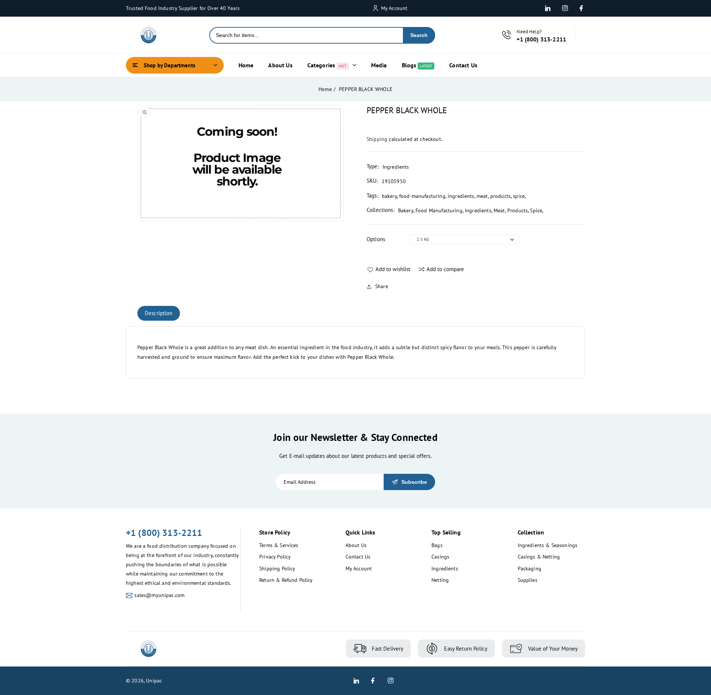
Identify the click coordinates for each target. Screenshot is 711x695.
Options (376, 239)
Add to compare (445, 269)
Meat (499, 210)
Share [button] (381, 286)
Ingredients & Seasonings (548, 545)
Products (517, 210)
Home (325, 89)
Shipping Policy (277, 568)
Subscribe (414, 482)
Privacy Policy (275, 556)
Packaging (529, 568)
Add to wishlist (392, 269)
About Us (356, 545)
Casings (440, 556)
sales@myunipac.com (159, 595)
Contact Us (358, 556)
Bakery (405, 210)
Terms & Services (278, 545)
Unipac (154, 680)
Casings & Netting (539, 556)
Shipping (377, 139)
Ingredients (478, 210)
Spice (536, 210)
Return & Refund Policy (286, 580)
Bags (437, 545)
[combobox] (306, 35)
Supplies (527, 580)
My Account (359, 568)
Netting (440, 580)
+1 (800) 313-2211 (164, 533)
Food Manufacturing (439, 210)
